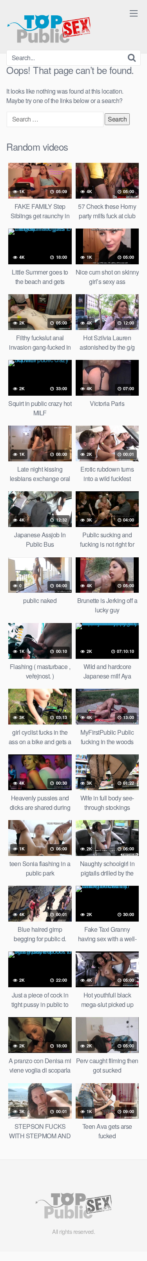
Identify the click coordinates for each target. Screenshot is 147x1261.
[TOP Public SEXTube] (48, 25)
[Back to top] (133, 1243)
